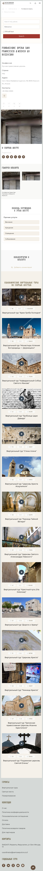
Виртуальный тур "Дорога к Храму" (21, 625)
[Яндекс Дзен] (22, 865)
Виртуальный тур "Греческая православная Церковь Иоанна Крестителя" (21, 725)
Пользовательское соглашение (15, 816)
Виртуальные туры (10, 788)
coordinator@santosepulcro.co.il (15, 852)
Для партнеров (8, 832)
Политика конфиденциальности (15, 812)
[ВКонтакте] (3, 156)
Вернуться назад (9, 12)
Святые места (8, 792)
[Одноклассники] (7, 156)
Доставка (6, 824)
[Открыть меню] (40, 3)
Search (21, 36)
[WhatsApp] (19, 156)
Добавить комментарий (23, 267)
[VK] (8, 865)
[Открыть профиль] (35, 3)
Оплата (5, 820)
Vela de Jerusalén (8, 3)
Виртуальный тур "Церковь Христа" (21, 657)
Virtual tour (9, 31)
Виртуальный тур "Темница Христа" (21, 690)
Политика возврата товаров (13, 828)
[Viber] (15, 156)
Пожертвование (9, 796)
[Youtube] (18, 865)
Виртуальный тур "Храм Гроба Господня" (21, 313)
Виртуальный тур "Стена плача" (21, 451)
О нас (4, 808)
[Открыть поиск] (30, 3)
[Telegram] (23, 156)
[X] (11, 156)
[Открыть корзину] (26, 3)
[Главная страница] (3, 9)
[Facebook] (3, 865)
